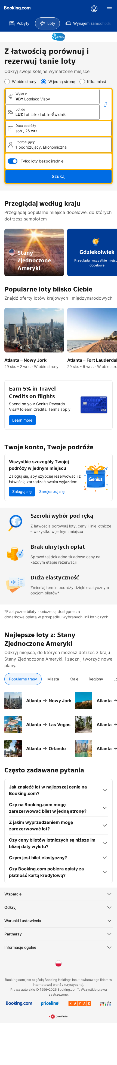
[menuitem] (19, 23)
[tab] (23, 679)
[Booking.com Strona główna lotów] (17, 8)
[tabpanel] (58, 721)
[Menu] (109, 8)
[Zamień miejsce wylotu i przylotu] (106, 105)
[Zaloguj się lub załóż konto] (94, 8)
